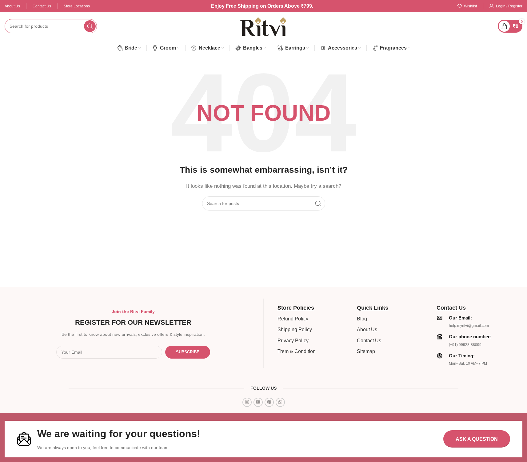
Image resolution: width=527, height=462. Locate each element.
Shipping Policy (294, 329)
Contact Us (369, 340)
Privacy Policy (293, 340)
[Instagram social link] (247, 402)
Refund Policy (292, 318)
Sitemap (366, 351)
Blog (362, 318)
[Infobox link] (473, 321)
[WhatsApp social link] (280, 402)
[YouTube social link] (258, 402)
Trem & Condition (296, 351)
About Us (367, 329)
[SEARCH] (90, 26)
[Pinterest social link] (269, 402)
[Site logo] (263, 25)
